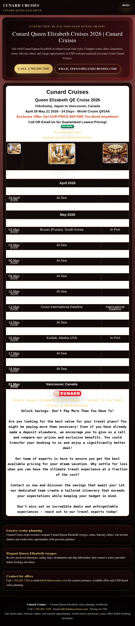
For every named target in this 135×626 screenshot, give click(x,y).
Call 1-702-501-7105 (33, 68)
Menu (126, 5)
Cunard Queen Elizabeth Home (67, 137)
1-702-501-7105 (21, 580)
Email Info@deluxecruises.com (88, 69)
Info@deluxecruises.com (54, 580)
